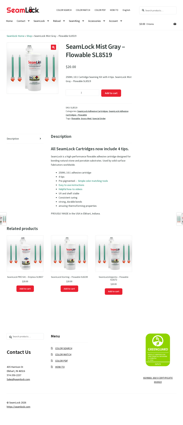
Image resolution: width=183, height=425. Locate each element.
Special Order (99, 118)
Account (113, 21)
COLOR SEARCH (64, 10)
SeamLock (39, 21)
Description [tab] (13, 138)
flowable (75, 118)
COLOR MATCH (83, 10)
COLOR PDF (100, 10)
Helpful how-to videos (70, 189)
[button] (53, 47)
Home (9, 21)
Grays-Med (86, 118)
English (126, 10)
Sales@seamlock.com (18, 379)
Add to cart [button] (25, 288)
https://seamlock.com (18, 406)
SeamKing (74, 21)
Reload (57, 21)
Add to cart (111, 93)
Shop (29, 36)
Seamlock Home (15, 36)
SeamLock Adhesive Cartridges (92, 111)
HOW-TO (114, 10)
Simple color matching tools (92, 180)
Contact (21, 21)
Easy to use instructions (71, 185)
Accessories (94, 21)
